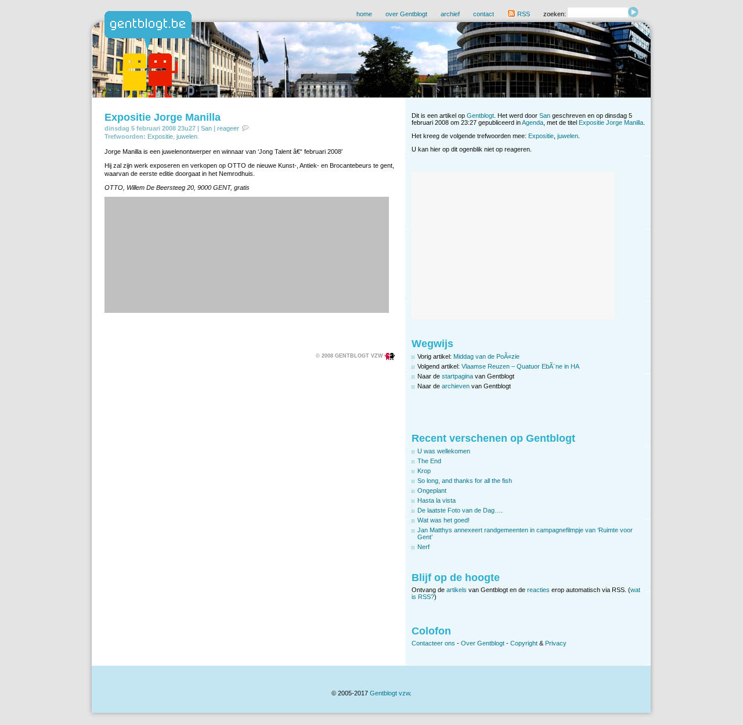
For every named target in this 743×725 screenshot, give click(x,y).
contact (483, 13)
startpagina (457, 376)
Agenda (532, 122)
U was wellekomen (443, 451)
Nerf (423, 546)
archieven (456, 386)
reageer (228, 128)
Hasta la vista (436, 500)
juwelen (186, 136)
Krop (424, 470)
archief (450, 13)
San (206, 128)
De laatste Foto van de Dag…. (460, 510)
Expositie (160, 136)
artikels (456, 589)
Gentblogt (480, 115)
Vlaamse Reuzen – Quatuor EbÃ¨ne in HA (520, 366)
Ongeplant (431, 490)
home (364, 13)
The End (429, 460)
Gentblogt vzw (390, 693)
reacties (538, 589)
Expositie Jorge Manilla (162, 117)
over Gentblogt (406, 13)
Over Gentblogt (482, 643)
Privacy (556, 643)
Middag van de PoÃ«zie (486, 356)
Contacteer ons (433, 643)
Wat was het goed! (443, 520)
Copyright (524, 643)
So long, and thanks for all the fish (464, 480)
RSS (522, 13)
